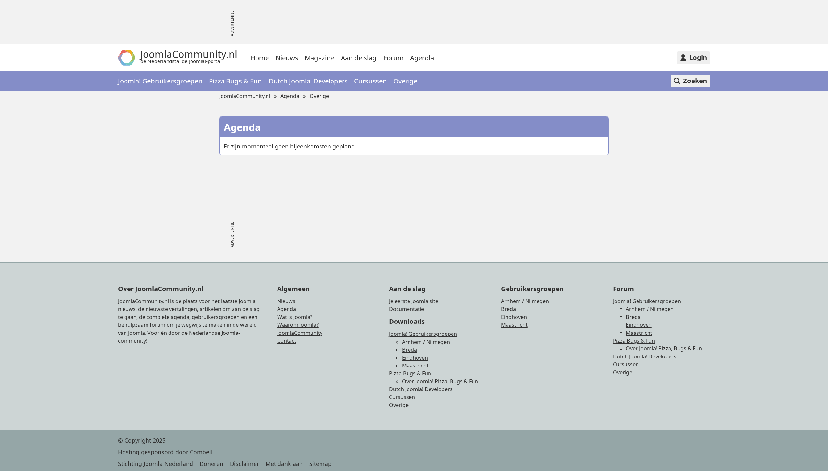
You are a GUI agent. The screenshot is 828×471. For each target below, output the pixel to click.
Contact (286, 340)
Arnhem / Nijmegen (426, 341)
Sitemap (320, 463)
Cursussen (370, 80)
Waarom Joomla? (298, 324)
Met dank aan (284, 463)
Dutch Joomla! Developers (308, 80)
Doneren (211, 463)
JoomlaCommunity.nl (244, 96)
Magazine (319, 57)
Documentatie (406, 308)
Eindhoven (415, 357)
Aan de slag (358, 57)
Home (259, 57)
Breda (409, 349)
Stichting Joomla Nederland (155, 463)
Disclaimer (244, 463)
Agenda (422, 57)
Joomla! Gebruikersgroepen (160, 80)
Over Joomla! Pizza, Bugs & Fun (440, 381)
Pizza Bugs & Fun (235, 80)
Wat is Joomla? (294, 317)
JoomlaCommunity (299, 332)
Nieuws (287, 57)
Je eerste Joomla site (413, 301)
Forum (393, 57)
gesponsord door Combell (176, 452)
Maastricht (415, 365)
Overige (405, 80)
